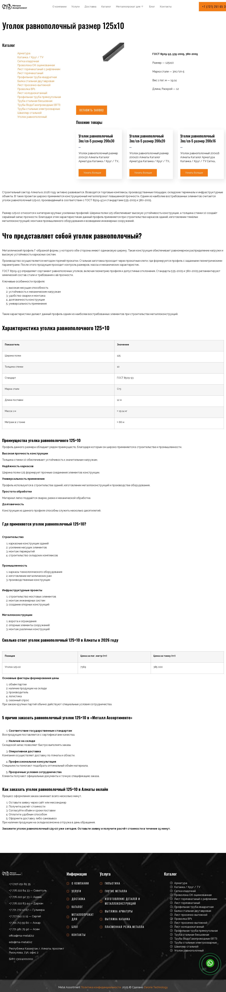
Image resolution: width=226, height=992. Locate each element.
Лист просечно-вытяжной (33, 85)
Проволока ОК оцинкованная (36, 65)
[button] (91, 110)
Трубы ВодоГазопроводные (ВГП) (38, 105)
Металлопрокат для (128, 6)
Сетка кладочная (28, 61)
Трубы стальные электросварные (38, 108)
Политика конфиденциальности (101, 987)
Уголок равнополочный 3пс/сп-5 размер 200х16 (198, 138)
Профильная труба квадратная (37, 77)
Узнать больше (92, 172)
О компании (59, 6)
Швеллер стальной (29, 112)
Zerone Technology (156, 987)
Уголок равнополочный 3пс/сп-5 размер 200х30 (96, 138)
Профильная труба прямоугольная (39, 97)
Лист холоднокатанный (32, 93)
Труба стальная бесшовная (34, 101)
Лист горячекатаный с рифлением (38, 69)
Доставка (90, 6)
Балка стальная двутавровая (35, 81)
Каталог (106, 6)
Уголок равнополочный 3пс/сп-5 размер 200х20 (147, 138)
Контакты (166, 6)
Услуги (75, 6)
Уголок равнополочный (32, 116)
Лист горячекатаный (30, 73)
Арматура (23, 53)
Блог (152, 6)
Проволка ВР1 (26, 89)
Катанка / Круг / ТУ (30, 57)
